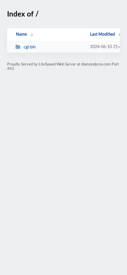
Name (21, 34)
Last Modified (102, 34)
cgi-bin (30, 47)
